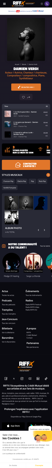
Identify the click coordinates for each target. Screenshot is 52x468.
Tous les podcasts (8, 304)
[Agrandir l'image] (11, 203)
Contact (29, 337)
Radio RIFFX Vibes (32, 307)
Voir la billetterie (8, 332)
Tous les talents (45, 246)
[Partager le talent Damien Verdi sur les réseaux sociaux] (28, 97)
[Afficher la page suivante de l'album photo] (44, 230)
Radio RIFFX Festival (33, 304)
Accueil (17, 64)
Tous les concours (8, 323)
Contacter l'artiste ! (29, 165)
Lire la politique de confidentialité (14, 454)
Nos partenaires (33, 347)
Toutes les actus (8, 295)
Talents (24, 64)
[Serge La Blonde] (33, 261)
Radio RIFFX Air (31, 309)
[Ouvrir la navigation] (4, 3)
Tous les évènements (34, 295)
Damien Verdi (33, 64)
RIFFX (29, 332)
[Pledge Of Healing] (11, 261)
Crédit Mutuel (32, 335)
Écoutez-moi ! (27, 87)
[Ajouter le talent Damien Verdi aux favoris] (23, 97)
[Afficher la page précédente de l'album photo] (38, 230)
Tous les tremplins (9, 313)
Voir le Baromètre (8, 341)
